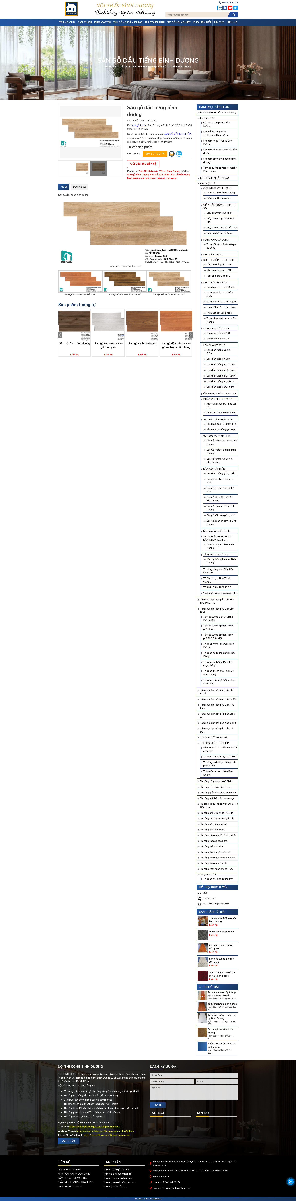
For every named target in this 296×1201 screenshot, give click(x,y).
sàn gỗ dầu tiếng (159, 174)
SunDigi (157, 1198)
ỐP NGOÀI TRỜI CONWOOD (219, 393)
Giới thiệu (84, 22)
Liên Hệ (232, 22)
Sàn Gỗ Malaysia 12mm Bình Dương (135, 66)
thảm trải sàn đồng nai (221, 931)
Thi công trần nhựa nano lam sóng (217, 857)
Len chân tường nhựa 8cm (220, 381)
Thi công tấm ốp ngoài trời (214, 841)
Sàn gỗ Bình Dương (138, 174)
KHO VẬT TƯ (207, 183)
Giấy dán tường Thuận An (220, 233)
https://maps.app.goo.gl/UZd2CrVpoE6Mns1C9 (94, 1126)
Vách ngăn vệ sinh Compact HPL (220, 593)
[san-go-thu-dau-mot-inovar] (90, 132)
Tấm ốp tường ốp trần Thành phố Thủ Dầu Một (218, 636)
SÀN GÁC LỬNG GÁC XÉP (218, 419)
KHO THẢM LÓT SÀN (215, 282)
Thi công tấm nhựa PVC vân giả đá (218, 835)
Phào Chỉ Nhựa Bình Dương (221, 412)
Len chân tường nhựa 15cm (221, 375)
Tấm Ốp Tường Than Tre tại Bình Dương (221, 1016)
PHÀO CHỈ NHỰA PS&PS (217, 399)
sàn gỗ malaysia (167, 178)
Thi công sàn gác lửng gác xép (119, 1182)
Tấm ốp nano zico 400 (218, 275)
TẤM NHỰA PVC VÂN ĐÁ (72, 1178)
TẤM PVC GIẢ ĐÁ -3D (215, 554)
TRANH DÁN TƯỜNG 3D (217, 587)
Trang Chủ (67, 22)
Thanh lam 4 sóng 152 (219, 338)
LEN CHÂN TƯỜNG (214, 345)
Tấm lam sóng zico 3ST (219, 264)
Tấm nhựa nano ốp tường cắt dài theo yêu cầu (222, 994)
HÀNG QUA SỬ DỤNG (216, 239)
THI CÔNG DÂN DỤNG (127, 22)
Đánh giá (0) (79, 186)
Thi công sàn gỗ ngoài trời (213, 824)
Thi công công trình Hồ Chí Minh (216, 781)
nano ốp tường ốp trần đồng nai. (221, 960)
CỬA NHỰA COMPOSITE (217, 188)
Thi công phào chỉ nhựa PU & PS (217, 813)
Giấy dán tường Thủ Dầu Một (222, 227)
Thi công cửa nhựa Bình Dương (216, 787)
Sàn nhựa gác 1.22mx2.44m (222, 424)
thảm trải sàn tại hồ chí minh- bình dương (222, 974)
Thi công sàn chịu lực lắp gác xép (217, 818)
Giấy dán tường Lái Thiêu (220, 213)
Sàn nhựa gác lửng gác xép (221, 429)
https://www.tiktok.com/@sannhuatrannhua (107, 1135)
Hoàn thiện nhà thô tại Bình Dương (218, 112)
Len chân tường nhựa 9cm (220, 387)
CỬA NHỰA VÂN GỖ (69, 1169)
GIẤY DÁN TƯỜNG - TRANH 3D (76, 1182)
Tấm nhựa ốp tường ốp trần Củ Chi (218, 699)
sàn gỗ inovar (139, 125)
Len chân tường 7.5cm (218, 359)
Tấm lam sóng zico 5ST (219, 270)
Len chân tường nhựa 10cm (221, 364)
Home (108, 66)
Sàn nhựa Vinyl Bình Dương (221, 287)
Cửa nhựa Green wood (218, 198)
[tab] (63, 187)
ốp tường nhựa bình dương (222, 1004)
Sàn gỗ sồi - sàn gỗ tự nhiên (221, 515)
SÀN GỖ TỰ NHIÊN (214, 469)
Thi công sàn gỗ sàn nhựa (213, 829)
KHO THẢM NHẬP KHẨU (214, 178)
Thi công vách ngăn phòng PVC (216, 869)
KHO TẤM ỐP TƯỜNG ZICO (218, 260)
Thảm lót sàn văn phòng (219, 313)
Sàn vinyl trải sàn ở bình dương (221, 1031)
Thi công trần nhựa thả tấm (214, 863)
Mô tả (64, 186)
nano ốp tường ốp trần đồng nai (221, 946)
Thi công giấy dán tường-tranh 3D (218, 792)
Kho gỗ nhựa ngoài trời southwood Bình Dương (216, 133)
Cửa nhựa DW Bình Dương (221, 192)
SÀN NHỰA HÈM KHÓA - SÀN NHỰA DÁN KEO (217, 538)
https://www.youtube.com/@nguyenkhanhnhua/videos (105, 1131)
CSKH (205, 893)
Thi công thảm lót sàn (211, 846)
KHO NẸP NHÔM (212, 254)
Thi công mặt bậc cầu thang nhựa (217, 798)
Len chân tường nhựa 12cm (221, 370)
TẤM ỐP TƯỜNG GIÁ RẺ (213, 737)
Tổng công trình (208, 874)
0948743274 (209, 898)
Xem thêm (68, 1141)
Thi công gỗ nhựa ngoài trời (118, 1173)
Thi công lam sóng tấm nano (118, 1178)
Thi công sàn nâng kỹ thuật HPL (220, 756)
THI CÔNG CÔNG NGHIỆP (214, 743)
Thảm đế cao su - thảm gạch (221, 301)
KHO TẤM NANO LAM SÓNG (74, 1173)
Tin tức (219, 22)
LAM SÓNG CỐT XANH (216, 328)
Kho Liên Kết (207, 118)
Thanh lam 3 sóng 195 (219, 333)
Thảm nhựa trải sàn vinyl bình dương (221, 1045)
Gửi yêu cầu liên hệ (143, 164)
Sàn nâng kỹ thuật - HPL (216, 531)
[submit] (234, 14)
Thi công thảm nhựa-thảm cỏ (215, 852)
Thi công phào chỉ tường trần (218, 879)
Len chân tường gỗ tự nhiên (221, 473)
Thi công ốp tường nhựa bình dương (222, 919)
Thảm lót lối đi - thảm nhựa (221, 307)
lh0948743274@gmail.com (216, 903)
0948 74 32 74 (155, 154)
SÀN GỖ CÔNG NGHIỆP (216, 436)
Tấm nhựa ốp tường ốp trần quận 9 (218, 723)
